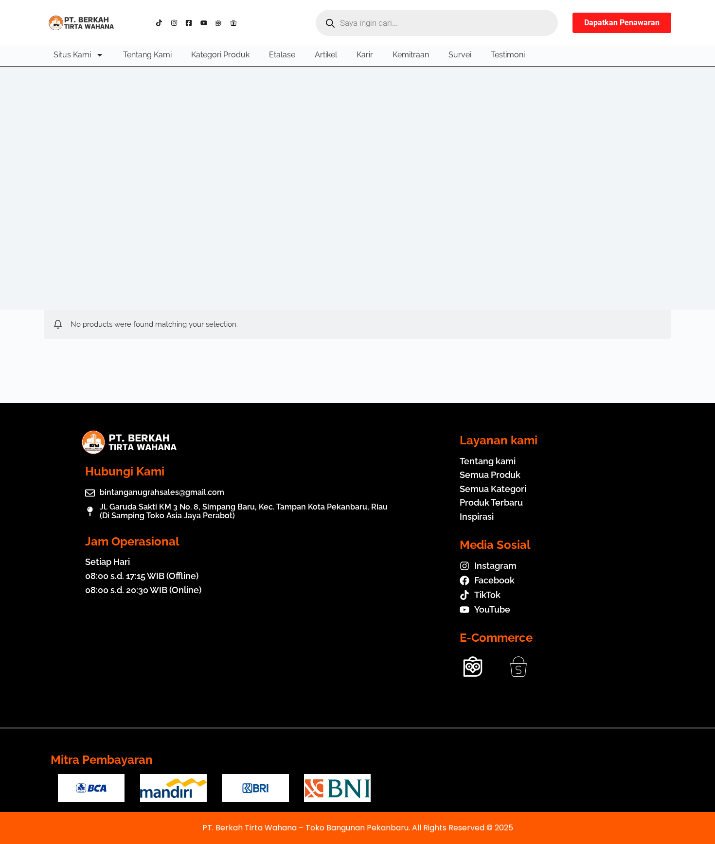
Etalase (282, 54)
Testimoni (508, 54)
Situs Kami (72, 54)
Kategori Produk (220, 54)
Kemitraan (411, 54)
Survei (459, 54)
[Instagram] (176, 22)
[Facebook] (191, 22)
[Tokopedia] (220, 22)
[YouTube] (206, 22)
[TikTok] (161, 22)
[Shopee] (235, 22)
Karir (365, 54)
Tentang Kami (147, 54)
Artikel (326, 54)
